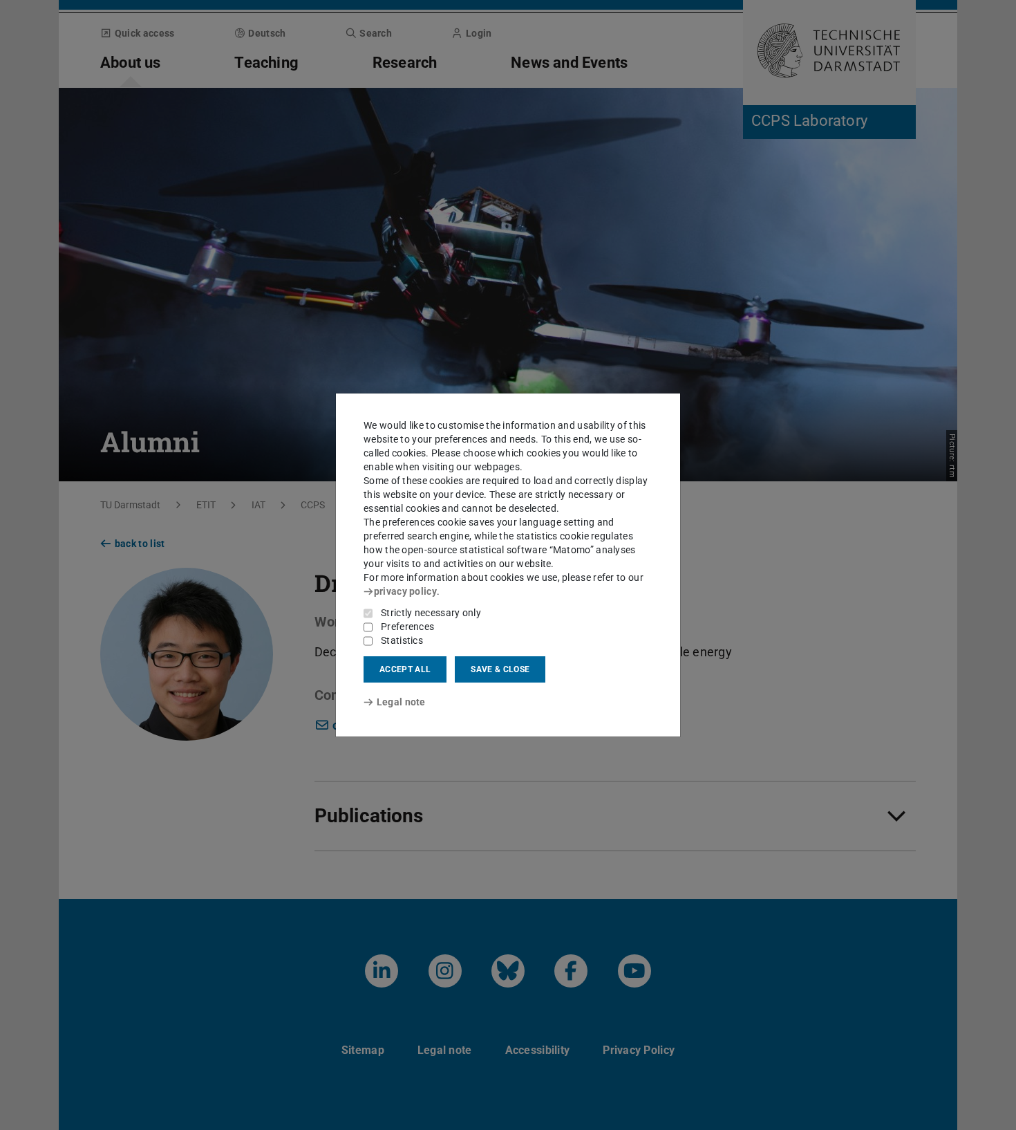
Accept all (405, 669)
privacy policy (405, 591)
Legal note (401, 701)
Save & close (500, 669)
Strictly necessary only (431, 612)
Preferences (407, 626)
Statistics (402, 640)
